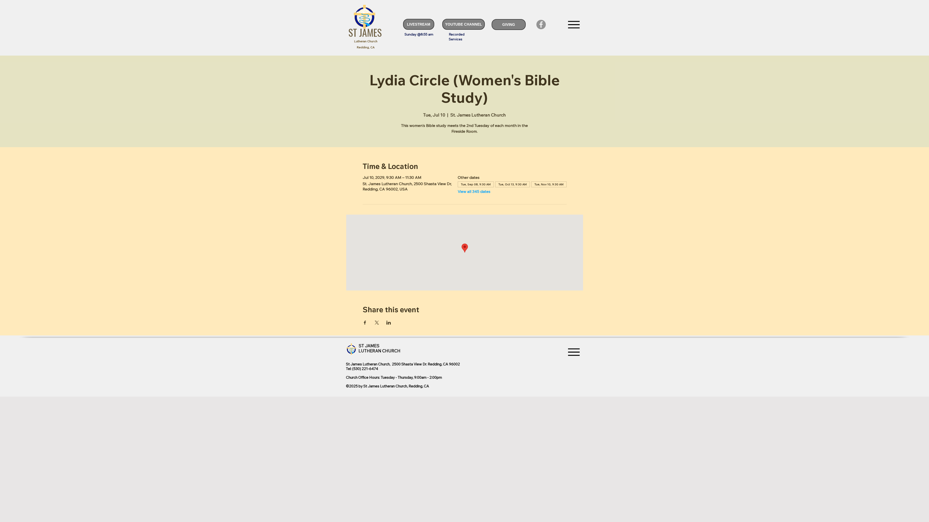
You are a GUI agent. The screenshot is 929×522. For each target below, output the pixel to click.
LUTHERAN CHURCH (379, 350)
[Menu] (573, 24)
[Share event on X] (377, 323)
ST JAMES (365, 32)
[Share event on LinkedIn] (388, 323)
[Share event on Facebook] (365, 323)
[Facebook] (541, 24)
